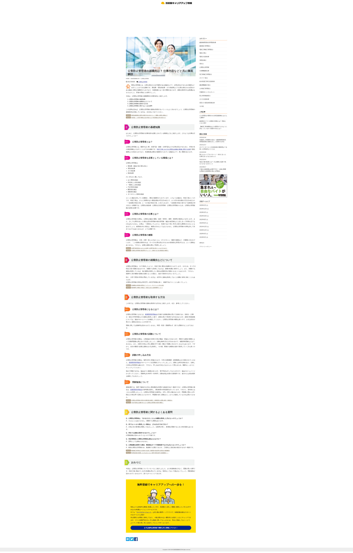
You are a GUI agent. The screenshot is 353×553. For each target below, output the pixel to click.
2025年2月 (202, 205)
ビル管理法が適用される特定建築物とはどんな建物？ (213, 116)
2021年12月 (203, 226)
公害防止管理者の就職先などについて (140, 101)
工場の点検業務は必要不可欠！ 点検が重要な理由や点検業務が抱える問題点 (212, 170)
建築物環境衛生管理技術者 (207, 42)
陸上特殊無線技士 (205, 95)
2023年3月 (202, 212)
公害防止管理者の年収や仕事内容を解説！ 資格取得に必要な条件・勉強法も (151, 400)
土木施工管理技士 (205, 88)
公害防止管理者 (142, 82)
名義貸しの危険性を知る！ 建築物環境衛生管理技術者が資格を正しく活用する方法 (212, 140)
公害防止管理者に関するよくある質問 (140, 106)
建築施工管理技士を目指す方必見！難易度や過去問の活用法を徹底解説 (150, 450)
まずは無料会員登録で (161, 528)
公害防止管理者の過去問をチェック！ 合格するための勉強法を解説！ (150, 250)
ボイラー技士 (203, 78)
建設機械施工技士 (205, 85)
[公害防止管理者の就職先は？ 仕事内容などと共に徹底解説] (128, 540)
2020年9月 (202, 233)
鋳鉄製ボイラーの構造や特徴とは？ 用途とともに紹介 (212, 122)
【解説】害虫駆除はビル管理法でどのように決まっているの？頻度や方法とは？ (213, 127)
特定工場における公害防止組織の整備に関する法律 (174, 149)
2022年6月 (202, 223)
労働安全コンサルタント (207, 92)
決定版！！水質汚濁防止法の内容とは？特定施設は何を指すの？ (148, 117)
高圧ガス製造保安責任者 (207, 102)
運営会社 (201, 242)
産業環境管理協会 (151, 314)
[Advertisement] (176, 20)
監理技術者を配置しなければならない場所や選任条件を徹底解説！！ (149, 453)
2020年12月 (203, 230)
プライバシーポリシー (205, 246)
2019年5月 (202, 237)
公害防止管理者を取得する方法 (138, 103)
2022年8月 (202, 219)
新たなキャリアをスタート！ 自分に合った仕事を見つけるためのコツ (212, 155)
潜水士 (201, 63)
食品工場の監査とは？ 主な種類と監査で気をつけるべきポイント (212, 163)
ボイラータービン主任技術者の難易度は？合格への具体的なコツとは (213, 148)
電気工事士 (202, 53)
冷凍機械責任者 (204, 71)
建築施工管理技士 (205, 46)
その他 (201, 106)
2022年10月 (203, 216)
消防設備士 (202, 60)
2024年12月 (203, 209)
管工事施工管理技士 (205, 74)
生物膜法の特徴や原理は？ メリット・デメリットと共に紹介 (147, 285)
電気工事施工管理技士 (206, 49)
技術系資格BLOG (177, 549)
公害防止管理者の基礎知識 (137, 99)
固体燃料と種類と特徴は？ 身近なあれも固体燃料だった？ (147, 287)
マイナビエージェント (144, 512)
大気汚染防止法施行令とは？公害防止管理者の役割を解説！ (147, 402)
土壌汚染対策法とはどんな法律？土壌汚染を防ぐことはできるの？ (149, 248)
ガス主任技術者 (204, 99)
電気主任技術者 (204, 56)
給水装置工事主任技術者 (207, 81)
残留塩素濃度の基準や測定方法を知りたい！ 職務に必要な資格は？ (149, 115)
